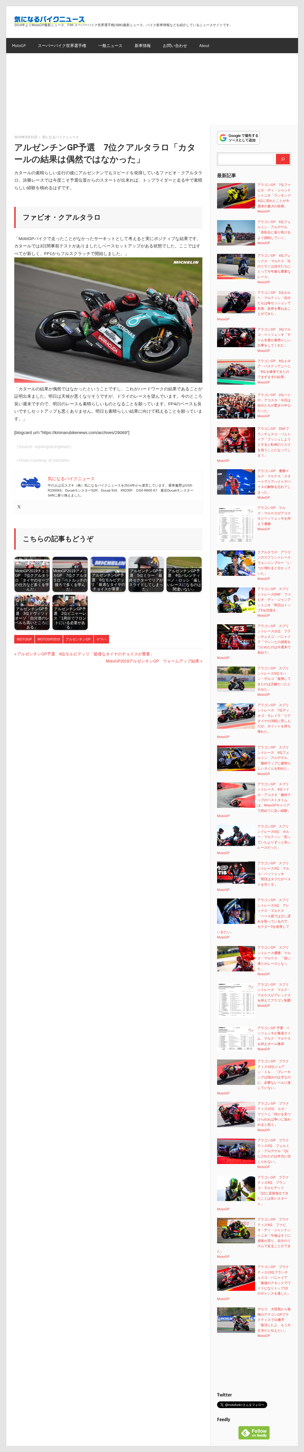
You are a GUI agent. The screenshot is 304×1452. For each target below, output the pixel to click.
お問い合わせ (175, 45)
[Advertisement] (152, 89)
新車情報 (143, 45)
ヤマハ (101, 639)
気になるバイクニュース (60, 137)
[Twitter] (19, 507)
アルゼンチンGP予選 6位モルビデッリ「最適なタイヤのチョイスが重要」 (85, 654)
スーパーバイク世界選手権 (62, 45)
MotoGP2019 (49, 639)
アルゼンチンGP (78, 639)
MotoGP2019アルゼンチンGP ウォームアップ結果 (152, 661)
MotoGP (19, 45)
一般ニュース (110, 45)
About (204, 45)
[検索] (283, 159)
